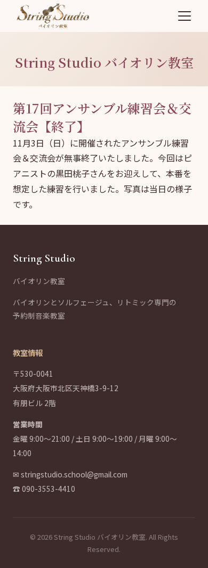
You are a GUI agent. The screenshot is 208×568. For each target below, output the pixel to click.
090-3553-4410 (48, 488)
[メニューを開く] (184, 16)
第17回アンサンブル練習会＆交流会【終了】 (102, 117)
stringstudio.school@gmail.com (74, 474)
